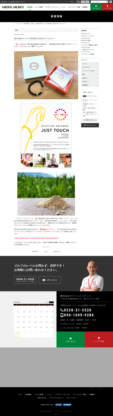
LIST (46, 251)
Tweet (68, 404)
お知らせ (84, 78)
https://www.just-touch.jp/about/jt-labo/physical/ (36, 238)
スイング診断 (39, 7)
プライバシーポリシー (56, 398)
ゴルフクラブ (86, 67)
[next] (52, 302)
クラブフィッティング (51, 7)
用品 (83, 74)
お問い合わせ (91, 125)
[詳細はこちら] (90, 120)
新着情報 (30, 7)
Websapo (56, 414)
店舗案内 (85, 7)
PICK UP (84, 81)
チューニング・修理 (74, 7)
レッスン (63, 7)
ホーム (20, 394)
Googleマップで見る (95, 388)
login (110, 2)
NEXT (56, 251)
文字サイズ (73, 1)
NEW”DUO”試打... (86, 40)
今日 (46, 302)
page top (107, 315)
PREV (36, 251)
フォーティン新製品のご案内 (89, 45)
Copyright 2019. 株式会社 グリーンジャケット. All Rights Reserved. (56, 411)
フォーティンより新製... (88, 54)
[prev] (50, 302)
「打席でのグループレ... (88, 49)
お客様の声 (85, 85)
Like (59, 404)
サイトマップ (71, 398)
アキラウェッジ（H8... (87, 36)
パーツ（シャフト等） (88, 70)
